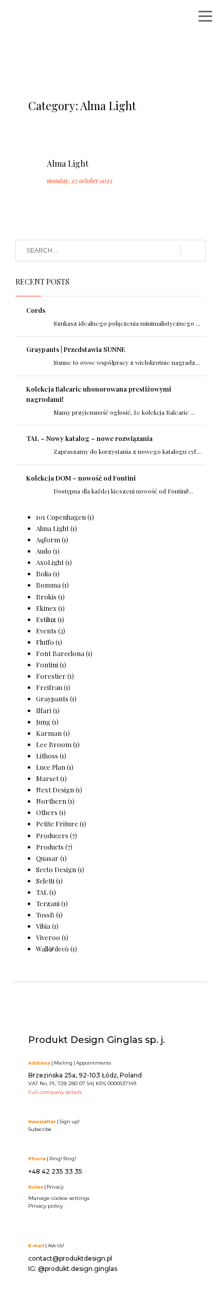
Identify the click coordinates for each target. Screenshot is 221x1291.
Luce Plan (50, 767)
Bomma (48, 584)
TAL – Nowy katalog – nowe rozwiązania (89, 438)
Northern (51, 801)
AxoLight (50, 562)
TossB (45, 914)
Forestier (51, 675)
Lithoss (47, 755)
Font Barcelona (60, 653)
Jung (43, 721)
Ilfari (43, 710)
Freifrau (49, 687)
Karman (49, 733)
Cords (35, 310)
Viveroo (48, 937)
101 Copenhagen (61, 516)
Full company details (55, 1092)
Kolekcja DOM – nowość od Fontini (81, 477)
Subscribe (39, 1129)
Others (47, 812)
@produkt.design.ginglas (77, 1268)
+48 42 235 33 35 (55, 1171)
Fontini (47, 664)
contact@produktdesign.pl (70, 1258)
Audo (43, 550)
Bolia (43, 573)
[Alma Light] (46, 139)
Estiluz (46, 619)
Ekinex (46, 608)
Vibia (43, 926)
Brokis (46, 596)
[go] (193, 251)
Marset (47, 778)
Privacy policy (45, 1205)
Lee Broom (53, 744)
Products (50, 846)
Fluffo (45, 642)
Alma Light (67, 163)
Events (46, 630)
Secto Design (56, 869)
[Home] (59, 19)
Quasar (47, 858)
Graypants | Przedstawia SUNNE (75, 349)
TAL (42, 892)
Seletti (45, 880)
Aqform (48, 539)
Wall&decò (52, 948)
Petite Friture (57, 823)
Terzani (48, 903)
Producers (52, 835)
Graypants (52, 698)
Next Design (55, 789)
